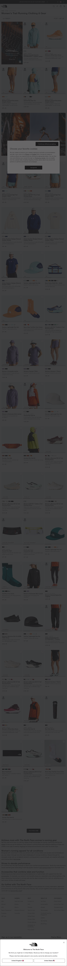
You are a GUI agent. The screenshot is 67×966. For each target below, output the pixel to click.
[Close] (64, 942)
